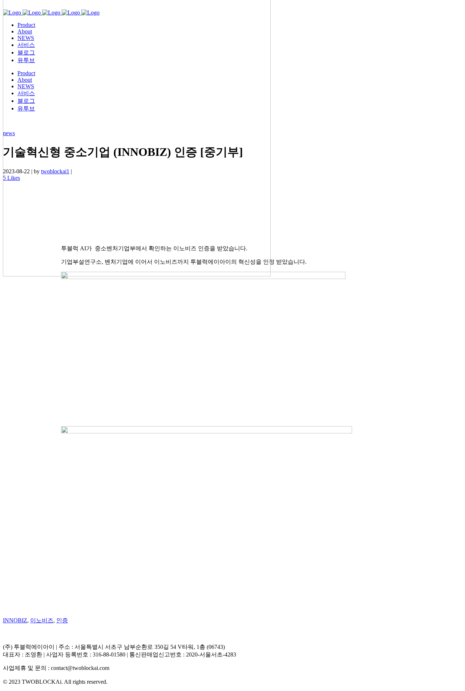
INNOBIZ (15, 620)
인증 (62, 620)
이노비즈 (41, 620)
